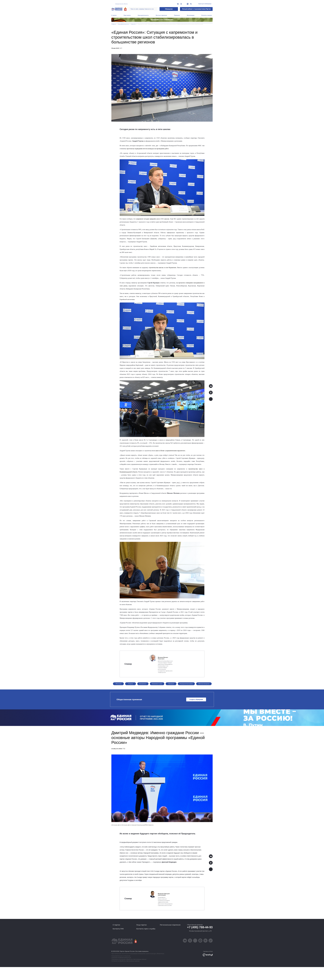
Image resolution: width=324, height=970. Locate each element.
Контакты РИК (118, 929)
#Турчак (130, 683)
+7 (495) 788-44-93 (200, 927)
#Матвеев (118, 683)
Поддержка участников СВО (162, 19)
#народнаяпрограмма (186, 683)
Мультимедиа (190, 15)
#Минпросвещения (203, 683)
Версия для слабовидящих (204, 3)
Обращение (169, 9)
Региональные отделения (170, 925)
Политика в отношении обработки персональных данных (128, 959)
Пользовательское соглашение (120, 956)
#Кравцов (171, 683)
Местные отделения (161, 15)
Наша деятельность (143, 15)
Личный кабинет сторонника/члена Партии (196, 9)
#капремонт (142, 683)
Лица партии (127, 15)
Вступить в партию (206, 15)
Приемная (177, 15)
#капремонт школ (157, 683)
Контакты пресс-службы (145, 929)
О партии (114, 15)
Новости (133, 24)
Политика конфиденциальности (121, 957)
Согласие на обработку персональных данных (125, 961)
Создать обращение (196, 699)
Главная (113, 24)
